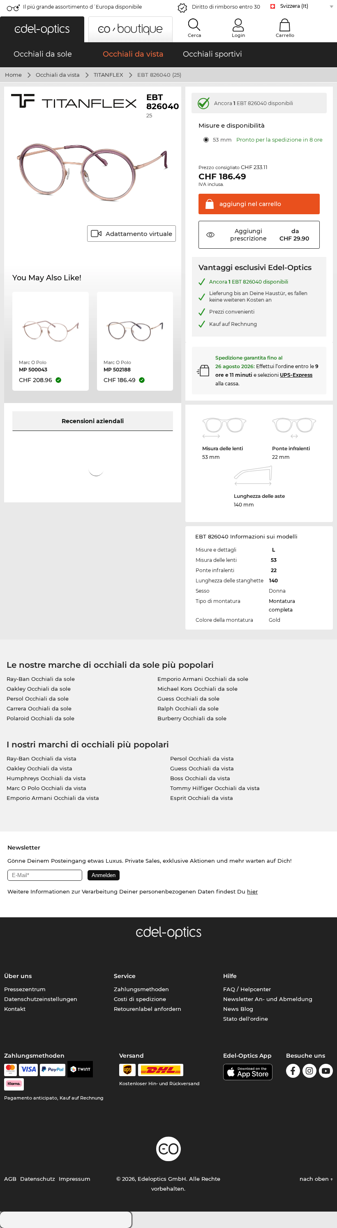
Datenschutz (37, 1178)
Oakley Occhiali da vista (39, 768)
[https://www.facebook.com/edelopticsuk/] (293, 1072)
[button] (42, 29)
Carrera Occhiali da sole (39, 708)
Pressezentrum (25, 989)
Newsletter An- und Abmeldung (267, 999)
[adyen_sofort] (14, 1084)
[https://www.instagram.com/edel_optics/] (309, 1072)
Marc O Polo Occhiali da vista (46, 788)
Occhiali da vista (58, 74)
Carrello (285, 35)
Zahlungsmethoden (141, 989)
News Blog (238, 1009)
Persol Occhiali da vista (202, 758)
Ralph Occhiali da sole (188, 708)
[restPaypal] (53, 1070)
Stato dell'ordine (245, 1018)
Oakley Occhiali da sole (39, 688)
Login (238, 35)
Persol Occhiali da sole (38, 698)
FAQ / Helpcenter (247, 989)
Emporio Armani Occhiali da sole (202, 679)
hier (252, 891)
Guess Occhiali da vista (202, 768)
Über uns (18, 976)
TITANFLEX (108, 74)
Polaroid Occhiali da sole (40, 718)
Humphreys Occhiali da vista (46, 778)
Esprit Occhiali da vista (201, 798)
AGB (10, 1178)
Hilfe (230, 976)
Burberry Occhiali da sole (191, 718)
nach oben (315, 1178)
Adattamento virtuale (139, 234)
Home (13, 74)
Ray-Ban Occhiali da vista (41, 758)
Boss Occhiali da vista (200, 778)
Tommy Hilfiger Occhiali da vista (215, 788)
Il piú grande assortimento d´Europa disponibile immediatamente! (82, 9)
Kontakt (14, 1009)
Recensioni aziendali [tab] (93, 421)
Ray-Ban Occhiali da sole (41, 679)
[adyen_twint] (80, 1070)
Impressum (74, 1178)
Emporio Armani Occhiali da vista (53, 798)
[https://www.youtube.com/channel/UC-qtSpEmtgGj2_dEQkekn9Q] (326, 1072)
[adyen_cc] (10, 1070)
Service (125, 976)
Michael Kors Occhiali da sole (197, 688)
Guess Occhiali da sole (188, 698)
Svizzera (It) (294, 6)
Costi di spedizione (140, 999)
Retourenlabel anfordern (147, 1009)
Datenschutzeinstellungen (40, 999)
